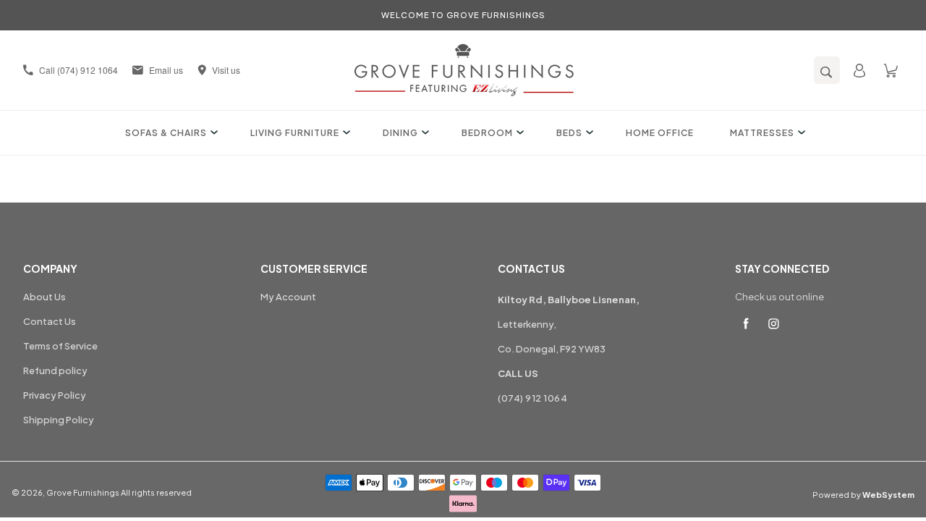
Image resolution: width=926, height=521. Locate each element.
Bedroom (487, 132)
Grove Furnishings (82, 492)
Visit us (226, 70)
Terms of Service (60, 346)
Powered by (863, 494)
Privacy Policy (54, 395)
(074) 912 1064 (532, 398)
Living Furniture (294, 132)
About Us (44, 296)
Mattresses (762, 132)
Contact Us (49, 321)
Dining (400, 132)
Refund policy (55, 370)
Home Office (660, 132)
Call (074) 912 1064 (78, 70)
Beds (569, 132)
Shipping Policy (58, 419)
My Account (288, 296)
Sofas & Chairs (166, 132)
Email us (166, 70)
